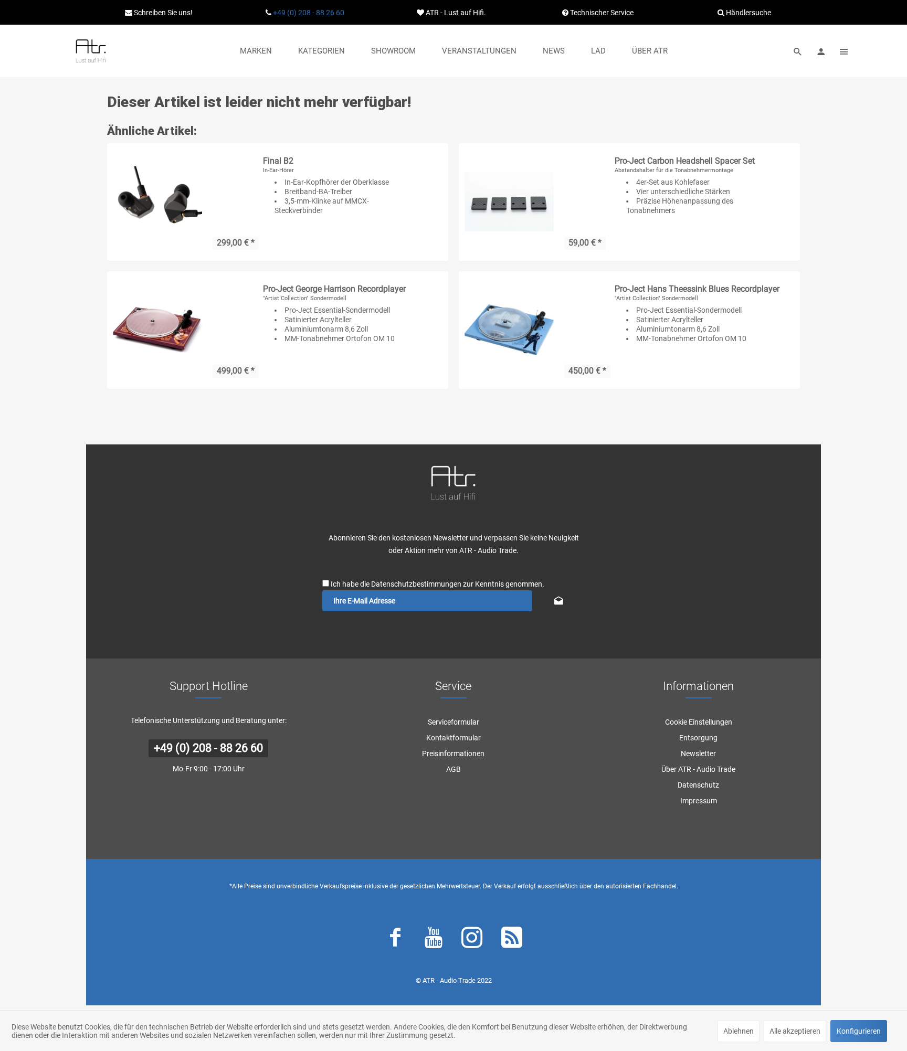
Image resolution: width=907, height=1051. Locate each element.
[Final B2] (157, 202)
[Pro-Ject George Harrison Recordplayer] (157, 330)
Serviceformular (453, 722)
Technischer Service (601, 12)
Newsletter (698, 753)
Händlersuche (747, 12)
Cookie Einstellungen (698, 722)
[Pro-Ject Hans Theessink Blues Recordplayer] (509, 330)
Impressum (698, 801)
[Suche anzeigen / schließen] (797, 50)
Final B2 (278, 161)
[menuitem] (256, 51)
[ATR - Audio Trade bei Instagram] (471, 940)
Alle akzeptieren (794, 1031)
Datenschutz (698, 785)
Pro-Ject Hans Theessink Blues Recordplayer (697, 289)
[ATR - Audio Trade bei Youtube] (433, 940)
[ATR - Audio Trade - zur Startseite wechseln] (90, 51)
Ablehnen (738, 1031)
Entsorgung (698, 738)
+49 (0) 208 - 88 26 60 (308, 12)
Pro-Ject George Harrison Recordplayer (334, 289)
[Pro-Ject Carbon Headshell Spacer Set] (509, 202)
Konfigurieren (859, 1031)
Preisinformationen (453, 753)
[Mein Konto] (820, 50)
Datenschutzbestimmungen (416, 584)
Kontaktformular (453, 738)
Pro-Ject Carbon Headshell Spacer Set (685, 161)
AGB (453, 769)
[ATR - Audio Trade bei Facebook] (395, 940)
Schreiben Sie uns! (162, 12)
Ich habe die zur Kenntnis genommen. (437, 584)
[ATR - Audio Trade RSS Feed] (511, 940)
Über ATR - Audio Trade (698, 769)
